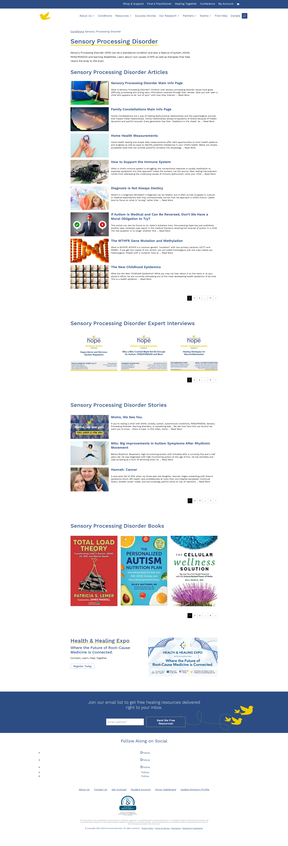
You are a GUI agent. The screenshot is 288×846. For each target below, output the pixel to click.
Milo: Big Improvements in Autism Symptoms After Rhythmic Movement (160, 445)
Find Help (221, 15)
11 (210, 298)
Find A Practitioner (159, 4)
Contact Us (100, 789)
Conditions (105, 15)
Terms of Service (162, 828)
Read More (183, 95)
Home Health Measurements (134, 136)
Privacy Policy (147, 828)
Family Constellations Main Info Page (141, 109)
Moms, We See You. (127, 417)
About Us (86, 15)
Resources (122, 15)
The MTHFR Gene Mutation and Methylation (147, 241)
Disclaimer (176, 828)
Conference (207, 4)
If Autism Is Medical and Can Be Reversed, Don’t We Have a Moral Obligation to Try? (159, 216)
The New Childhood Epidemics (136, 267)
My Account (226, 4)
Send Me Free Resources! (166, 722)
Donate (235, 15)
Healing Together (186, 4)
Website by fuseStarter (192, 828)
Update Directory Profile (195, 789)
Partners (188, 15)
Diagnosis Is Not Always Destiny (137, 188)
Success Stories (145, 15)
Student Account (141, 789)
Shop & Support (133, 4)
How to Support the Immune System (141, 162)
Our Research (168, 15)
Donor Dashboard (165, 789)
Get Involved (119, 789)
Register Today (82, 666)
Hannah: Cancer (124, 469)
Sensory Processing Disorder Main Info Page (147, 83)
